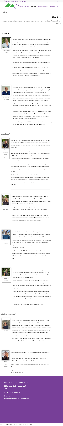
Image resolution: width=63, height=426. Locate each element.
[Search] (57, 6)
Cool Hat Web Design (27, 424)
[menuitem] (21, 6)
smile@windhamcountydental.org (16, 398)
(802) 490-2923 (15, 392)
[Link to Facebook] (57, 1)
